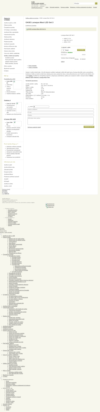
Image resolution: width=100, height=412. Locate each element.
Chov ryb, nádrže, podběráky (11, 53)
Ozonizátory (12, 301)
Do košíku (81, 49)
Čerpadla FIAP (16, 264)
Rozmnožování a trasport (15, 360)
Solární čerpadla (13, 283)
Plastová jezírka (8, 41)
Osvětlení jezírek (9, 58)
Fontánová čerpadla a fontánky (17, 287)
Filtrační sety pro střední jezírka (17, 240)
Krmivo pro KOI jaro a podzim (16, 333)
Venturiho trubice (13, 314)
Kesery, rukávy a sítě (14, 356)
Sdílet (62, 61)
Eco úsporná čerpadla (20, 269)
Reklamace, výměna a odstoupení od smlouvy (81, 7)
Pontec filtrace (12, 246)
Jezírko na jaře (8, 165)
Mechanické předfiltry (14, 250)
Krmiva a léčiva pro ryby (10, 46)
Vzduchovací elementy (15, 310)
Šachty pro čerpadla (14, 291)
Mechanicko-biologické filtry (16, 248)
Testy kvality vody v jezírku (16, 353)
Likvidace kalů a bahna (15, 349)
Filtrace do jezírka (12, 211)
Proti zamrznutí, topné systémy (13, 59)
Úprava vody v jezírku (14, 352)
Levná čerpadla (13, 277)
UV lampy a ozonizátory (10, 30)
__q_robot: (30, 106)
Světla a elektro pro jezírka (32, 18)
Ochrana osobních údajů (34, 127)
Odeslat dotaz (89, 126)
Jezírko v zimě (8, 186)
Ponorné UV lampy (14, 300)
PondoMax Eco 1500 (9, 79)
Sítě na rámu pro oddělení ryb (17, 359)
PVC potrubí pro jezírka (15, 324)
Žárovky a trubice (13, 304)
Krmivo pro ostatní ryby (15, 337)
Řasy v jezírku (11, 212)
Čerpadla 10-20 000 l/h (15, 274)
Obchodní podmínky (55, 7)
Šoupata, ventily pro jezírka (16, 322)
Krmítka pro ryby (13, 339)
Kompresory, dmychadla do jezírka (18, 309)
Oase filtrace (12, 243)
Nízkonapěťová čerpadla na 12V (17, 281)
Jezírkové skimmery (9, 39)
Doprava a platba (65, 7)
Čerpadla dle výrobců (14, 256)
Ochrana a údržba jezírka (15, 372)
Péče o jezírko (8, 66)
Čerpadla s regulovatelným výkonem (18, 284)
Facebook (8, 407)
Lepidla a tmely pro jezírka (16, 323)
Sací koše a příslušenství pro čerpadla (19, 290)
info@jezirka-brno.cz (36, 7)
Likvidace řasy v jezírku (15, 346)
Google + (8, 408)
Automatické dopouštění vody (16, 319)
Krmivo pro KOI (13, 332)
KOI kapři (6, 181)
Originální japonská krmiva (16, 335)
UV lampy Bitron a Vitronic (16, 299)
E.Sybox (6, 71)
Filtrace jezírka (8, 25)
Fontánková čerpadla (20, 267)
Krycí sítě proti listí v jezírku (16, 373)
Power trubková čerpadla (21, 270)
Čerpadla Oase (16, 260)
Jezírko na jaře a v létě (10, 23)
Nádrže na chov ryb (14, 357)
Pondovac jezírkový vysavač (11, 176)
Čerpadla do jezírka (9, 27)
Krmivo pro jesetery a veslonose (17, 336)
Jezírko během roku (9, 167)
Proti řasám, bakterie (9, 48)
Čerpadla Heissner (17, 263)
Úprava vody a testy (9, 51)
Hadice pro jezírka (13, 320)
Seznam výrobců (7, 404)
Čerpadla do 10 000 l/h (15, 273)
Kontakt (95, 7)
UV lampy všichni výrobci (15, 296)
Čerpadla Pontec (16, 257)
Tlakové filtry (12, 247)
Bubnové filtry (12, 251)
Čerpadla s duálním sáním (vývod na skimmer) (21, 280)
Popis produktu (33, 65)
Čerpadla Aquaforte (17, 271)
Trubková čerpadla (14, 289)
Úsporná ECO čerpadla (15, 279)
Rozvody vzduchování (15, 313)
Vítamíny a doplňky (14, 340)
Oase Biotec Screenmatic (15, 244)
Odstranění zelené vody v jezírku (17, 347)
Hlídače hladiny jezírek (11, 61)
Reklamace (10, 220)
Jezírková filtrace (8, 174)
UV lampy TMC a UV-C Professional (18, 297)
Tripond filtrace (13, 241)
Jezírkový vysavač (12, 213)
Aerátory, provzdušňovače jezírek (17, 312)
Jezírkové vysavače (9, 44)
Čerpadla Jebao (16, 258)
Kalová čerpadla (13, 286)
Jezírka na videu (8, 183)
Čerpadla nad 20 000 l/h (15, 276)
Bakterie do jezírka (14, 345)
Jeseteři (6, 179)
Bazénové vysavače (9, 68)
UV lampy (10, 216)
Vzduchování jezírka (9, 34)
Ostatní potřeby (13, 362)
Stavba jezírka (8, 37)
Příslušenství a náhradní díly (16, 303)
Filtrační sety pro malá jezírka (16, 238)
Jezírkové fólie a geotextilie (11, 32)
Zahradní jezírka (8, 169)
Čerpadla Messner (17, 261)
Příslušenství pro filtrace (15, 253)
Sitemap (10, 225)
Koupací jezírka (8, 172)
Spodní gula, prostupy (14, 317)
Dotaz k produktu (33, 67)
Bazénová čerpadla (14, 293)
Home (47, 7)
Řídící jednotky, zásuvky (11, 63)
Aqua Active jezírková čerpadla (23, 266)
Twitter (7, 409)
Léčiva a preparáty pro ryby (16, 342)
